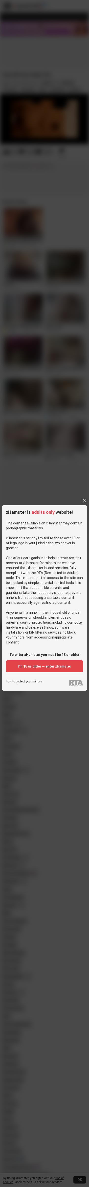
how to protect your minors (24, 681)
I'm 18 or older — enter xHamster (44, 666)
